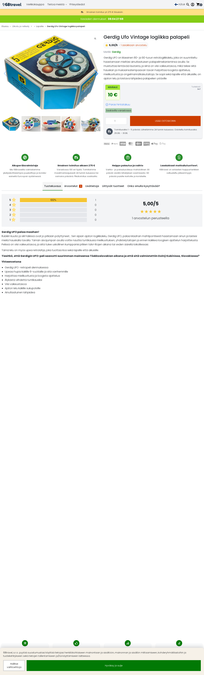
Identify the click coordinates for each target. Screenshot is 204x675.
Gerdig (116, 52)
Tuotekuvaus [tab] (52, 186)
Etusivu (5, 26)
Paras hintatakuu (119, 104)
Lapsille (40, 26)
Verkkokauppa (35, 4)
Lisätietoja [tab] (92, 186)
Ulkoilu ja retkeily (20, 26)
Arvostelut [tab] (72, 186)
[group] (51, 73)
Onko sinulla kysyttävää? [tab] (143, 186)
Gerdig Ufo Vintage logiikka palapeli (66, 26)
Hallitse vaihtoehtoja (14, 665)
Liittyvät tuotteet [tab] (113, 186)
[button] (96, 73)
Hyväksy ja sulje (114, 665)
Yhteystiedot (77, 4)
